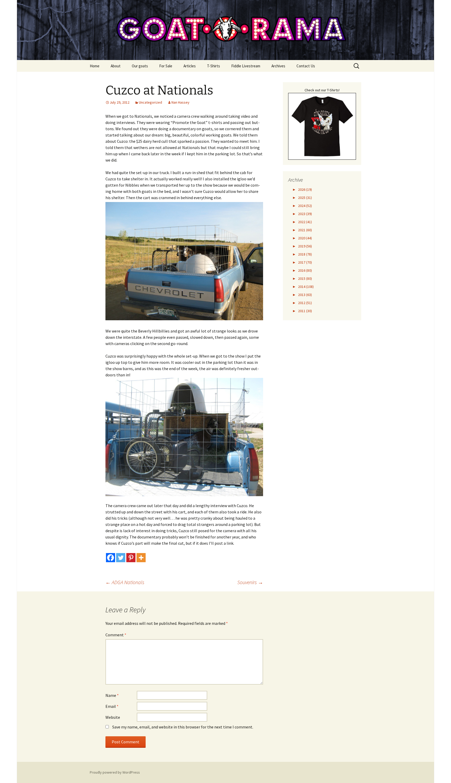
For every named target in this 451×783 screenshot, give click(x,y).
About (116, 65)
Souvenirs (250, 582)
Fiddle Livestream (245, 65)
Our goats (140, 65)
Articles (189, 65)
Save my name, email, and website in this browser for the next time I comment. (182, 726)
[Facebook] (110, 557)
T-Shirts (213, 65)
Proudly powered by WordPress (115, 772)
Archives (278, 65)
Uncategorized (150, 102)
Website (112, 717)
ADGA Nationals (124, 582)
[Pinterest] (130, 557)
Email (111, 706)
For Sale (165, 65)
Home (94, 65)
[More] (141, 557)
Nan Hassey (180, 102)
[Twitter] (120, 557)
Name (112, 695)
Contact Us (305, 65)
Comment (115, 634)
